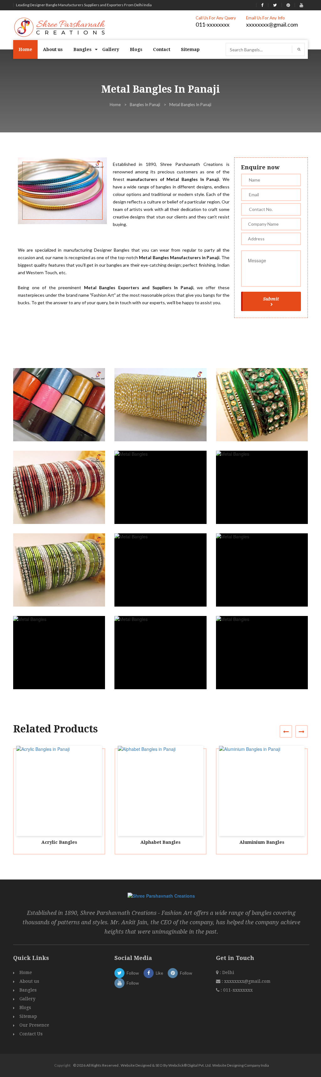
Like (159, 973)
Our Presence (34, 1025)
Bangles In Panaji (145, 104)
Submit (271, 298)
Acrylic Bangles (59, 842)
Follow (133, 973)
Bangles (82, 49)
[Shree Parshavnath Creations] (60, 26)
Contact (161, 49)
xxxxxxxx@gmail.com (272, 24)
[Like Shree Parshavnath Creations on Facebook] (262, 5)
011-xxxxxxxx (212, 24)
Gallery (110, 49)
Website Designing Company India (240, 1065)
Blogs (136, 49)
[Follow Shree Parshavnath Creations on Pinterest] (288, 5)
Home (25, 49)
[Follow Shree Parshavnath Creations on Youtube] (301, 5)
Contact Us (31, 1033)
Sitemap (190, 49)
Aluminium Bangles (261, 842)
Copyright (62, 1065)
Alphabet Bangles (160, 842)
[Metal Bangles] (62, 410)
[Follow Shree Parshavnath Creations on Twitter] (275, 5)
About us (53, 49)
